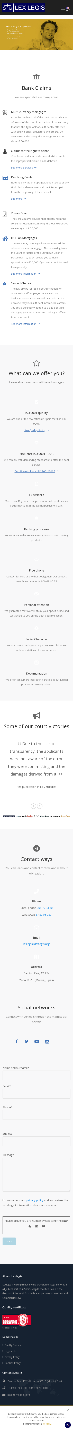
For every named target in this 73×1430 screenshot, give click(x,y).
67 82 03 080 (43, 914)
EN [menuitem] (67, 10)
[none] (68, 9)
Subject (7, 1133)
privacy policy (34, 1200)
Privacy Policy (12, 1357)
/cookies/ (47, 1424)
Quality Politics (13, 1345)
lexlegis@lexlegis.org (36, 944)
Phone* (7, 1107)
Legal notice (11, 1351)
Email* (7, 1086)
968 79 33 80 (45, 908)
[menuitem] (68, 9)
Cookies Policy (13, 1363)
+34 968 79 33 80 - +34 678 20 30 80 (27, 1388)
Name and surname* (16, 1068)
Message (8, 1155)
